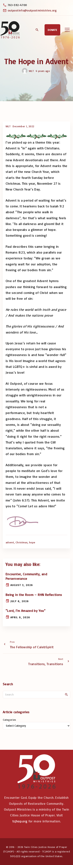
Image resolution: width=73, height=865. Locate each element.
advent (10, 542)
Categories (9, 719)
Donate (52, 29)
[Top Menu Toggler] (67, 30)
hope (32, 542)
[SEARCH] (66, 694)
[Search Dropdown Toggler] (37, 30)
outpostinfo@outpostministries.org (32, 10)
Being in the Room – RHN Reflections (34, 594)
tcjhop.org (20, 821)
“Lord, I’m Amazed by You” (25, 610)
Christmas (22, 542)
